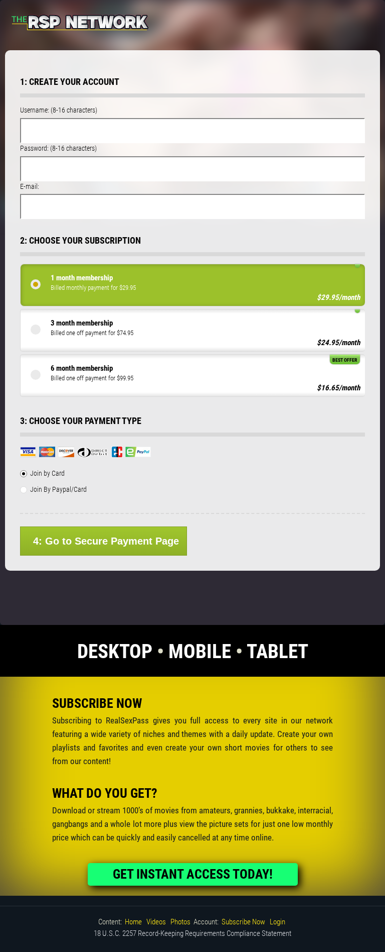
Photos (180, 921)
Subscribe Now (243, 921)
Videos (156, 921)
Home (133, 921)
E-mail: (29, 186)
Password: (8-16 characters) (58, 148)
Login (277, 921)
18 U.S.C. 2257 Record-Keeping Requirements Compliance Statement (192, 933)
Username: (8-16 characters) (58, 110)
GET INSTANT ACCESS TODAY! (193, 874)
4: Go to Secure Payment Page (106, 541)
